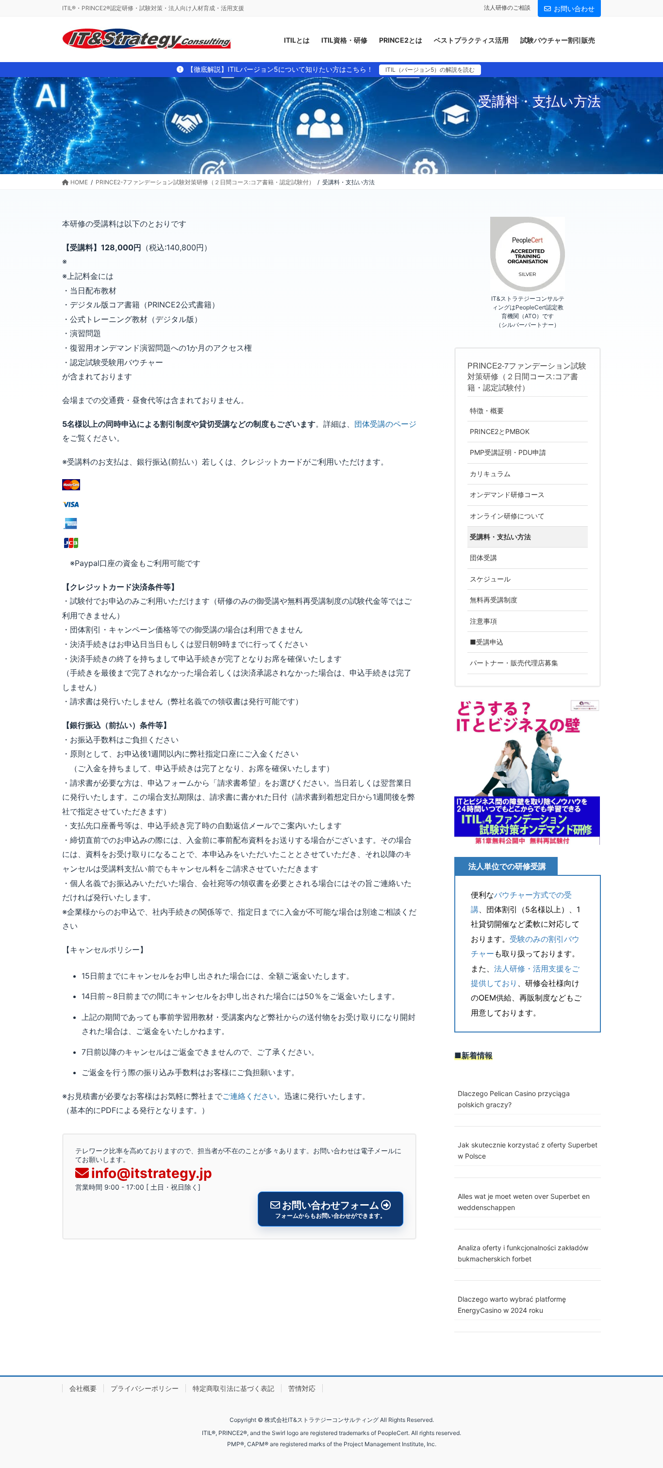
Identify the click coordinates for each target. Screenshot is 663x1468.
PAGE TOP (638, 1415)
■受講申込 (486, 642)
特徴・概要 (487, 410)
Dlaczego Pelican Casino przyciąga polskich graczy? (514, 1099)
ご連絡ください (249, 1096)
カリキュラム (490, 473)
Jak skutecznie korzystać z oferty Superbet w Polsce (527, 1150)
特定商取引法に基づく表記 (233, 1388)
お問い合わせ (574, 8)
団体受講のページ (385, 424)
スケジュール (490, 579)
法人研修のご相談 (507, 7)
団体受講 (483, 557)
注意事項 (483, 621)
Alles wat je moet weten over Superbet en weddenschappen (524, 1201)
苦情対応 (301, 1388)
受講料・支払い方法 (500, 536)
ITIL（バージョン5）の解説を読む (430, 69)
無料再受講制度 (493, 600)
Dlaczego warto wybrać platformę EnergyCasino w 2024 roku (512, 1304)
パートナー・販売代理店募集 (514, 663)
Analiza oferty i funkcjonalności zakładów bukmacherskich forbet (523, 1253)
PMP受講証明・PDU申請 (508, 452)
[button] (527, 772)
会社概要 (83, 1388)
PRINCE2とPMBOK (500, 431)
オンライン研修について (507, 516)
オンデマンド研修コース (507, 494)
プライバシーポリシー (145, 1388)
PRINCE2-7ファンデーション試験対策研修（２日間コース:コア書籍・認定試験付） (526, 376)
